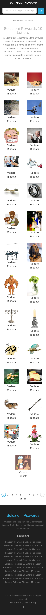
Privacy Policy (16, 602)
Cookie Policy (30, 602)
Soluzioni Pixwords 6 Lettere (18, 553)
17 (21, 499)
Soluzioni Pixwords (23, 3)
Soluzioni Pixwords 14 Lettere (18, 575)
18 (25, 499)
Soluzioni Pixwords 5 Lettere (26, 549)
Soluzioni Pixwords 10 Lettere (18, 564)
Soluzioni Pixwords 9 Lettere (26, 560)
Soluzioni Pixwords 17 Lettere (26, 582)
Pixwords (17, 21)
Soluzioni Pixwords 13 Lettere (26, 571)
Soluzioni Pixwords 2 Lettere (18, 542)
